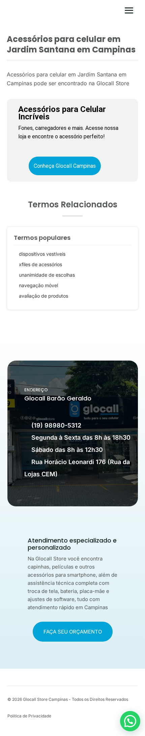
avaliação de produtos (43, 296)
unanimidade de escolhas (47, 275)
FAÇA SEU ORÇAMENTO (73, 631)
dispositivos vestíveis (42, 254)
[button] (130, 721)
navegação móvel (38, 285)
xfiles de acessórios (40, 264)
